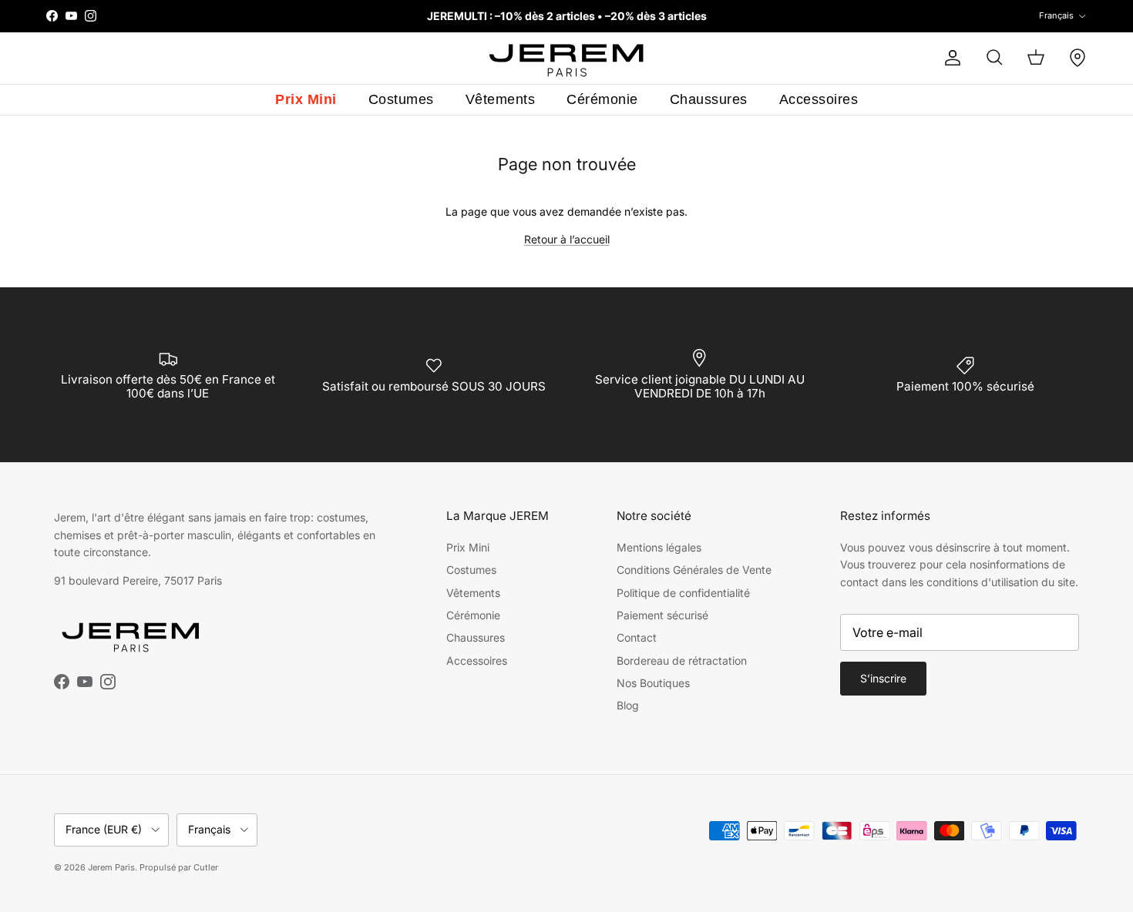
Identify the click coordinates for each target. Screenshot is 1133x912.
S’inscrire (883, 678)
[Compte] (949, 58)
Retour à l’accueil (567, 239)
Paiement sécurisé (662, 615)
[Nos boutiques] (1077, 58)
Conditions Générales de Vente (694, 569)
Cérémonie (602, 99)
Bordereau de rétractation (682, 660)
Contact (637, 637)
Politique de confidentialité (683, 592)
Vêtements (501, 99)
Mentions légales (659, 547)
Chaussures (709, 99)
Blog (628, 705)
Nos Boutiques (653, 682)
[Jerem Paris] (567, 58)
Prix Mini (306, 99)
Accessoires (819, 99)
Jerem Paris (111, 867)
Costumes (401, 99)
